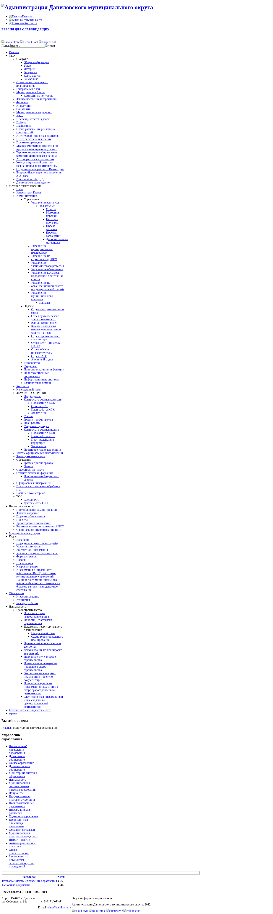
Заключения (38, 412)
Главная (6, 727)
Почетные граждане (29, 142)
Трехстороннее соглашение (33, 523)
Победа (21, 122)
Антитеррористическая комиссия (37, 135)
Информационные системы (41, 379)
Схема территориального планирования (32, 84)
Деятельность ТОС (36, 503)
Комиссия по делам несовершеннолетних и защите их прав (46, 329)
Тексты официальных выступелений (39, 452)
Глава (19, 189)
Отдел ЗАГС (39, 356)
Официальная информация (33, 483)
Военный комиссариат (30, 493)
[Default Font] (29, 42)
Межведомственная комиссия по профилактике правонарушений (37, 147)
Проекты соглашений (53, 234)
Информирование (27, 596)
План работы (32, 422)
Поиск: (5, 45)
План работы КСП (43, 436)
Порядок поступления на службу (37, 543)
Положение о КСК (43, 402)
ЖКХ (19, 115)
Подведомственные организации (36, 374)
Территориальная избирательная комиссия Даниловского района (36, 154)
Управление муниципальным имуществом (42, 249)
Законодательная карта (30, 456)
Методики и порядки (53, 214)
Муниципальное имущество (34, 112)
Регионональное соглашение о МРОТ (40, 526)
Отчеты (51, 209)
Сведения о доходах (36, 426)
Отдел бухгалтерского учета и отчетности (45, 317)
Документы (16, 793)
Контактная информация (32, 549)
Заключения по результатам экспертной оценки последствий (21, 861)
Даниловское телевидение (33, 182)
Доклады (44, 302)
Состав (28, 416)
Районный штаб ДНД (30, 179)
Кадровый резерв (27, 566)
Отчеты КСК (39, 406)
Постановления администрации (36, 509)
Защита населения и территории (36, 99)
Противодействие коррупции (42, 441)
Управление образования (47, 269)
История (29, 68)
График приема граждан (39, 463)
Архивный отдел (42, 359)
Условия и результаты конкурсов (37, 553)
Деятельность (17, 779)
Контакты (22, 386)
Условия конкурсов (28, 546)
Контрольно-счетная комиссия (43, 399)
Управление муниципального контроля (42, 296)
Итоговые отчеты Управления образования (29, 880)
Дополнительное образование (19, 768)
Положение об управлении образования (18, 749)
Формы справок (26, 556)
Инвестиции (24, 105)
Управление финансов (45, 202)
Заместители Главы (28, 192)
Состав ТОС (32, 499)
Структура (30, 366)
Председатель (32, 396)
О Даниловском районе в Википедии (40, 169)
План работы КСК (43, 409)
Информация (24, 563)
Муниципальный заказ (30, 92)
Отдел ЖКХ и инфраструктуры (42, 351)
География (30, 72)
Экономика (23, 125)
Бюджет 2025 (47, 205)
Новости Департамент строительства (38, 621)
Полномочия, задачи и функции (44, 369)
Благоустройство (27, 603)
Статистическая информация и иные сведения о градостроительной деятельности (43, 701)
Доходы (21, 559)
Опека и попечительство (19, 851)
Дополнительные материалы (57, 241)
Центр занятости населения (33, 139)
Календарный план (28, 389)
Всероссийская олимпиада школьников (18, 823)
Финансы (22, 102)
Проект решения (51, 227)
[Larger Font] (47, 42)
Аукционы (23, 599)
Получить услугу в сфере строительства (40, 658)
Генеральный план (28, 89)
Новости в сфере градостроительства (36, 615)
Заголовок (29, 876)
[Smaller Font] (10, 42)
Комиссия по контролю (38, 95)
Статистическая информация (34, 473)
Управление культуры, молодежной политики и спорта (47, 276)
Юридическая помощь (38, 382)
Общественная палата (30, 469)
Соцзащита (23, 109)
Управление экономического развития (47, 264)
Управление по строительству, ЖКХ (44, 257)
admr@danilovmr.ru (59, 907)
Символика (31, 79)
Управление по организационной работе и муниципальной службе (47, 286)
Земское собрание (27, 513)
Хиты (61, 876)
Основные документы (16, 885)
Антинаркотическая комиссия (35, 159)
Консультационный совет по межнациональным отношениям (36, 164)
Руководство (32, 362)
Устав (27, 65)
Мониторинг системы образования (23, 774)
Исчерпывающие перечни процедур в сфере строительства (40, 667)
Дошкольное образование (17, 758)
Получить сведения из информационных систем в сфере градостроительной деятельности (41, 688)
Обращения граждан (22, 829)
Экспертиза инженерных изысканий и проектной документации (40, 677)
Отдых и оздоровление (23, 816)
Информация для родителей (19, 811)
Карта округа (32, 75)
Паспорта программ (52, 221)
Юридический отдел (44, 322)
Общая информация (36, 62)
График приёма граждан (39, 419)
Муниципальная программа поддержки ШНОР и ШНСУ (23, 836)
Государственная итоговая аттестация (22, 798)
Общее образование (21, 762)
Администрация (26, 195)
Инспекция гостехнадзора (32, 119)
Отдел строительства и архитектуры (45, 337)
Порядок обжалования (30, 516)
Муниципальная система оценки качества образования (22, 786)
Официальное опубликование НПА (39, 529)
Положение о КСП (43, 432)
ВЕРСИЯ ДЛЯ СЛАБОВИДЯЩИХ (25, 29)
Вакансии (22, 539)
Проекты (22, 519)
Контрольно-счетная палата (41, 429)
